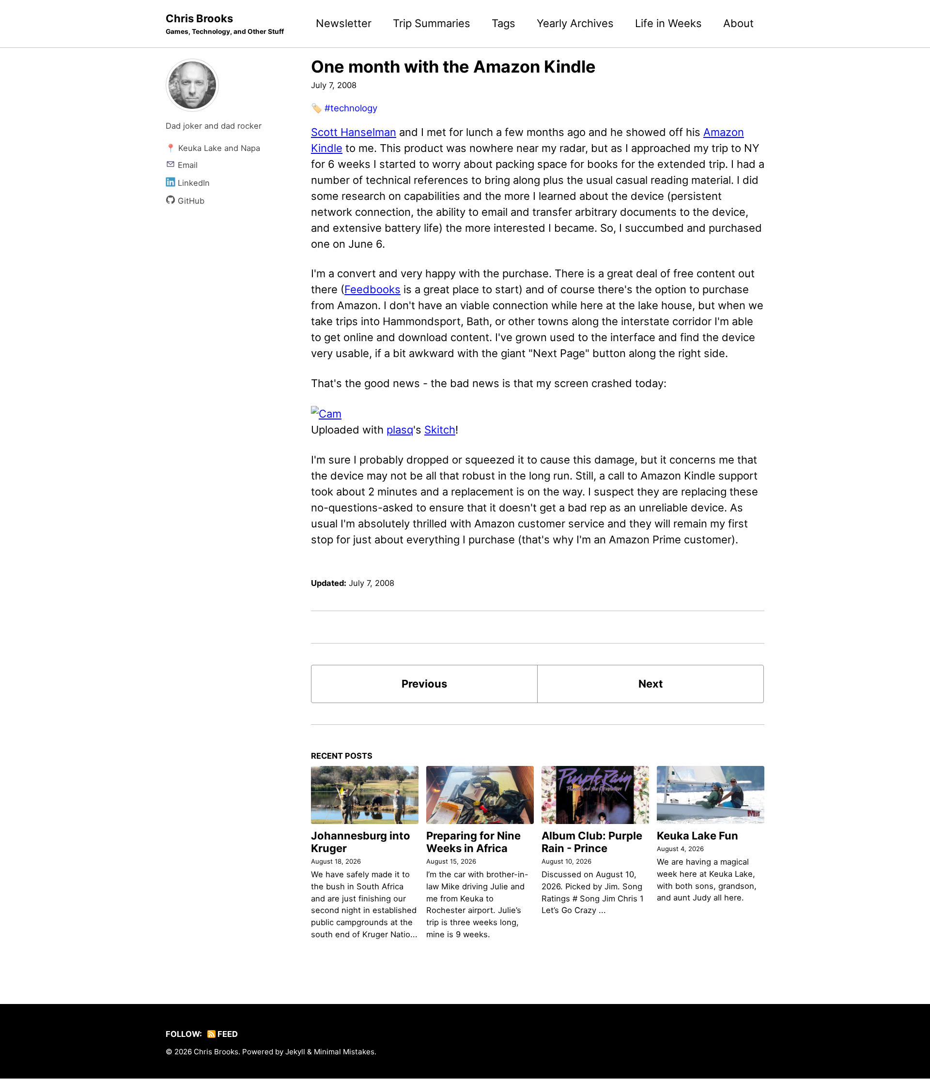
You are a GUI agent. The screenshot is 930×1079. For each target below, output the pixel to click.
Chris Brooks (225, 23)
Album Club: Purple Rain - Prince (592, 841)
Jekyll (295, 1051)
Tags (503, 23)
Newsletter (344, 23)
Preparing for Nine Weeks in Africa (473, 841)
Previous (424, 683)
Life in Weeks (668, 23)
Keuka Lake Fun (697, 835)
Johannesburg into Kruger (360, 841)
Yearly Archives (575, 23)
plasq (400, 429)
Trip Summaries (431, 23)
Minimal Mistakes (344, 1051)
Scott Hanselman (353, 132)
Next (650, 683)
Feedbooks (372, 289)
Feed (227, 1034)
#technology (351, 108)
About (738, 23)
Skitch (439, 429)
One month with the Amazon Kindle (453, 66)
